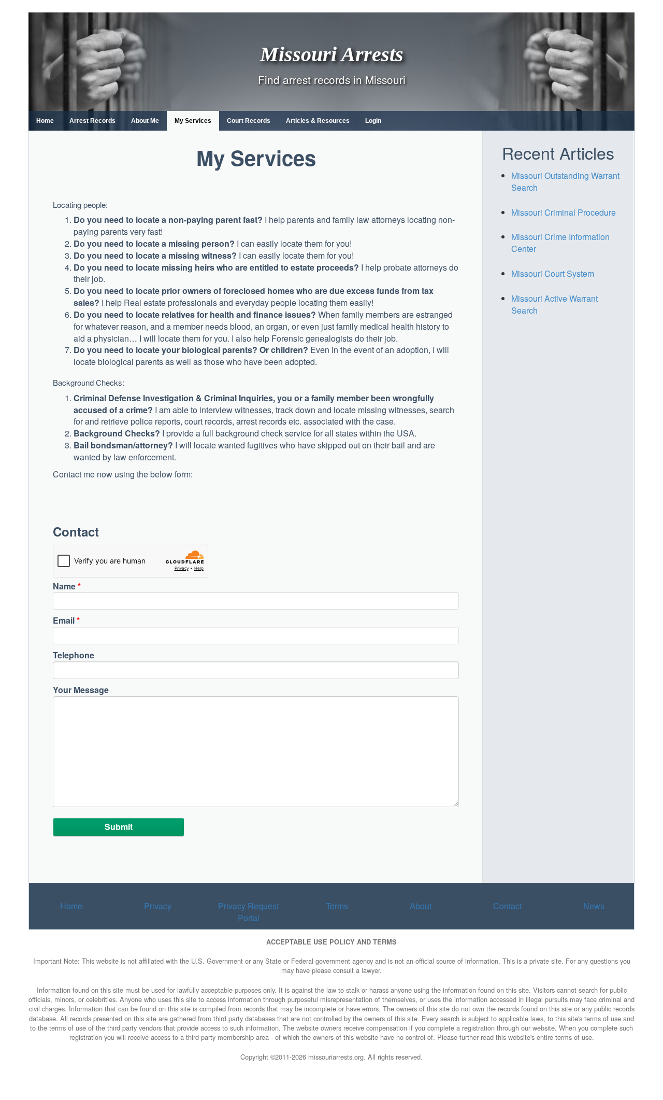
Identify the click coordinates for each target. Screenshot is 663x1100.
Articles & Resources (318, 120)
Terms (337, 906)
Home (45, 120)
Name (67, 586)
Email (66, 620)
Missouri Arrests (331, 53)
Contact (507, 906)
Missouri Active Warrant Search (554, 304)
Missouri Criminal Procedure (563, 212)
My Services (193, 120)
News (593, 906)
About (420, 906)
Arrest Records (92, 120)
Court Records (248, 120)
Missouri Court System (552, 273)
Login (373, 120)
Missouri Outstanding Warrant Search (565, 181)
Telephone (73, 655)
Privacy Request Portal (248, 912)
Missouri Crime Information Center (560, 243)
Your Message (81, 690)
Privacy (157, 906)
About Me (145, 120)
